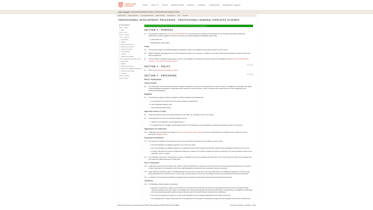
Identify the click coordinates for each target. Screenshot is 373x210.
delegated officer (162, 134)
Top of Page (250, 65)
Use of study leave (125, 51)
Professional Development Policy (178, 34)
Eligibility (123, 42)
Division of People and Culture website (190, 132)
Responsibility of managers (127, 56)
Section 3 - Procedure (124, 34)
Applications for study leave (127, 46)
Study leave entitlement (126, 49)
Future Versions (171, 15)
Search (165, 5)
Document (126, 12)
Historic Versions (160, 15)
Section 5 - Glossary (123, 78)
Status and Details (133, 15)
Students (202, 5)
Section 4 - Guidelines (124, 75)
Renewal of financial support (128, 71)
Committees (214, 5)
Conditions (123, 54)
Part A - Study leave (124, 37)
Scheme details (124, 39)
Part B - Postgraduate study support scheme (130, 59)
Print (179, 15)
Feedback (185, 15)
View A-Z (155, 5)
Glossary (191, 5)
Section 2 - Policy (123, 32)
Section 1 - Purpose (123, 27)
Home (145, 5)
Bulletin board (177, 5)
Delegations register (232, 5)
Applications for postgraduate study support (131, 68)
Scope (122, 30)
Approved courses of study (127, 44)
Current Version (122, 15)
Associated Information (147, 15)
